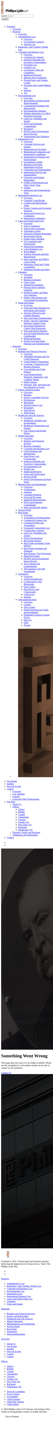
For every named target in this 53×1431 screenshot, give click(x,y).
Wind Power (29, 413)
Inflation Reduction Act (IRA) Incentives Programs (37, 114)
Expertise (11, 26)
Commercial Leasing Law (35, 520)
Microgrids (28, 402)
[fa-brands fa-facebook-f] (7, 845)
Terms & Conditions (16, 1391)
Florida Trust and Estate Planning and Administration (36, 342)
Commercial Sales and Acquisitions (34, 524)
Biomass (27, 395)
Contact (10, 837)
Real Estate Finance (32, 541)
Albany (21, 809)
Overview (16, 29)
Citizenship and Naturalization (37, 170)
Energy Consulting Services (36, 397)
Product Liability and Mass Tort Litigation (36, 293)
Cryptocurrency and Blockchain (33, 582)
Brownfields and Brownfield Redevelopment (36, 101)
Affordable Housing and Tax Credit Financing (36, 357)
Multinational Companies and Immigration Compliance (37, 153)
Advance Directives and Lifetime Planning (34, 314)
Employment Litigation (34, 239)
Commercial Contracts (34, 57)
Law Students (18, 794)
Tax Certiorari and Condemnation (32, 565)
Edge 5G (28, 620)
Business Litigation (32, 280)
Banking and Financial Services (32, 351)
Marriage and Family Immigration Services (33, 165)
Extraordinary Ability (33, 162)
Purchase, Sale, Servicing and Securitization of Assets (37, 385)
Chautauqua (23, 817)
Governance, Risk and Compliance (34, 71)
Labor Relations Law (33, 249)
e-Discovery (29, 594)
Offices (15, 807)
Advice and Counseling (34, 228)
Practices (16, 31)
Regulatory (29, 129)
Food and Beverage (32, 497)
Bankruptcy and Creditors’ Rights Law (24, 1286)
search (4, 16)
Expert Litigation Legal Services (19, 1420)
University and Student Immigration (34, 178)
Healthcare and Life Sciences (31, 415)
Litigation (22, 272)
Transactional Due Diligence (36, 136)
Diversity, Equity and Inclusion (26, 832)
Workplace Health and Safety (37, 269)
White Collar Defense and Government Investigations (36, 298)
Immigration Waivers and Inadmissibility (35, 173)
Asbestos (28, 492)
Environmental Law (27, 95)
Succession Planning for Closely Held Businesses (35, 327)
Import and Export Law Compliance (34, 214)
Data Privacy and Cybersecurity (31, 457)
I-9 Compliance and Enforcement (32, 242)
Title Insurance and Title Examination (34, 570)
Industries (16, 346)
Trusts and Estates (26, 303)
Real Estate (23, 512)
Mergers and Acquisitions (35, 77)
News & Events (14, 786)
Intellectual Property (33, 75)
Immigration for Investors (35, 149)
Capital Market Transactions (36, 361)
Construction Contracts (34, 530)
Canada (21, 814)
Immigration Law (26, 139)
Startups (27, 90)
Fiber (26, 622)
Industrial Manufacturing (35, 500)
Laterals (16, 796)
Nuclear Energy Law (33, 405)
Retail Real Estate (32, 556)
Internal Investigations (33, 246)
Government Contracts (34, 42)
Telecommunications (27, 599)
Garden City (23, 822)
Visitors (27, 187)
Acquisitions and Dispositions (37, 518)
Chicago (22, 819)
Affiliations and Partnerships (25, 835)
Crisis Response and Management (33, 452)
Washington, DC (25, 830)
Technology (23, 574)
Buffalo (21, 812)
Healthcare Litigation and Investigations (35, 421)
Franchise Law (30, 65)
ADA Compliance (32, 226)
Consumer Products (32, 494)
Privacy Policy (13, 1394)
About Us (16, 804)
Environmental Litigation (35, 111)
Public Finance (30, 382)
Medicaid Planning (32, 338)
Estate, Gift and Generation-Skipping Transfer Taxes (36, 322)
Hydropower (29, 400)
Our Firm (11, 801)
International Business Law (30, 195)
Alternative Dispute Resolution (37, 234)
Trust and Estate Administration (38, 318)
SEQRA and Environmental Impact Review (36, 132)
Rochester (22, 827)
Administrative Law (27, 37)
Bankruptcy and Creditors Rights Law (22, 1425)
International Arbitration (34, 218)
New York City (25, 825)
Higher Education (26, 436)
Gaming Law (30, 67)
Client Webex (13, 1404)
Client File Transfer (15, 1402)
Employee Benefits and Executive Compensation (35, 61)
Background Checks (33, 236)
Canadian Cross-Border (34, 200)
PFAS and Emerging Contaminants (33, 125)
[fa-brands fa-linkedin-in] (7, 842)
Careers (10, 789)
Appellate (28, 277)
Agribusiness (29, 489)
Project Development (33, 538)
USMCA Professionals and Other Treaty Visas (36, 183)
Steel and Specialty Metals (35, 507)
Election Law (30, 44)
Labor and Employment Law (31, 221)
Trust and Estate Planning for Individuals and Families (37, 309)
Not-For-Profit (30, 477)
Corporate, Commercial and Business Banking (36, 365)
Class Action (29, 282)
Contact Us (6, 1073)
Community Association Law (37, 528)
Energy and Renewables (29, 390)
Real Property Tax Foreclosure (37, 553)
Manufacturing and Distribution (32, 484)
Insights (10, 784)
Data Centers (29, 587)
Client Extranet (13, 1399)
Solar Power (29, 410)
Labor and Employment (34, 474)
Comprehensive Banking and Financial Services (26, 1423)
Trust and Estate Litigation (35, 331)
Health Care (29, 469)
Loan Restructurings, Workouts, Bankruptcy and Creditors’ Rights (36, 377)
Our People (12, 781)
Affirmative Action (32, 231)
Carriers (27, 604)
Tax (25, 93)
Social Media (29, 251)
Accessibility (12, 1396)
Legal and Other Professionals (25, 799)
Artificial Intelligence (33, 579)
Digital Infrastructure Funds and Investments (36, 611)
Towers (27, 625)
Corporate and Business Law (31, 52)
